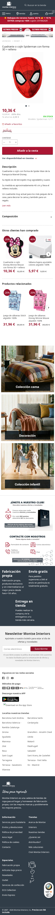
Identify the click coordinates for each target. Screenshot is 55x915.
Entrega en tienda (24, 603)
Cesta (50, 13)
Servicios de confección (13, 885)
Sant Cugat (7, 755)
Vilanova (6, 769)
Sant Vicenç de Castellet (39, 755)
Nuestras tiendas (37, 832)
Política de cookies (10, 842)
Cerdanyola (33, 722)
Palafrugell (33, 746)
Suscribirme (41, 648)
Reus (4, 750)
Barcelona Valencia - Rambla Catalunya (11, 725)
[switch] (48, 895)
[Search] (25, 5)
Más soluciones (36, 847)
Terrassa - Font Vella (37, 760)
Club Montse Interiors (39, 852)
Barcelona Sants (35, 718)
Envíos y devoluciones (12, 827)
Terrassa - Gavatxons (12, 765)
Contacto (6, 847)
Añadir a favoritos (13, 124)
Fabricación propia (11, 573)
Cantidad (6, 138)
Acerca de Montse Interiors (37, 825)
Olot (4, 746)
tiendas (22, 13)
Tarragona (7, 760)
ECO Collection (9, 890)
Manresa (6, 741)
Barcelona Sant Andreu (13, 718)
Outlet (5, 880)
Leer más (6, 205)
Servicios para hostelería (13, 822)
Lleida (30, 736)
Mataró (31, 741)
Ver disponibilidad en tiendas (18, 158)
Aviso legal (7, 837)
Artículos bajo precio (12, 870)
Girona (5, 732)
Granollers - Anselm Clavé (40, 732)
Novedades (7, 875)
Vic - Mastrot (33, 765)
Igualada (6, 736)
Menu (8, 13)
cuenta (35, 13)
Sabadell (32, 750)
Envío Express (8, 895)
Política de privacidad (12, 832)
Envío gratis (38, 571)
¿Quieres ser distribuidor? (35, 839)
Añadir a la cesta (27, 150)
